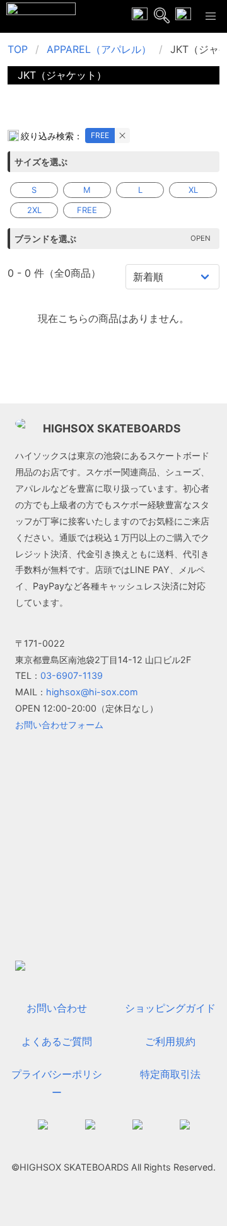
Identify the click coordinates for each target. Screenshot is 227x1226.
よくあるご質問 (56, 1041)
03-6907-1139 (71, 675)
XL (193, 190)
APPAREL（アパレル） (99, 49)
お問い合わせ (56, 1008)
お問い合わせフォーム (59, 724)
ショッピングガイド (170, 1008)
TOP (18, 49)
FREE (100, 135)
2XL (34, 210)
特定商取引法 (170, 1074)
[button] (210, 16)
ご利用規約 (170, 1041)
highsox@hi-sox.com (92, 691)
